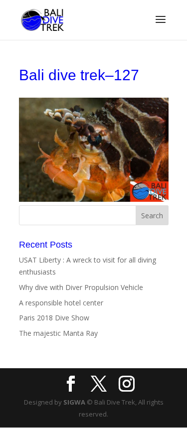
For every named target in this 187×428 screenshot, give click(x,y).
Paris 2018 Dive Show (54, 317)
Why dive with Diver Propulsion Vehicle (81, 287)
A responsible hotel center (61, 302)
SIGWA (74, 402)
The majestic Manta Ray (58, 333)
